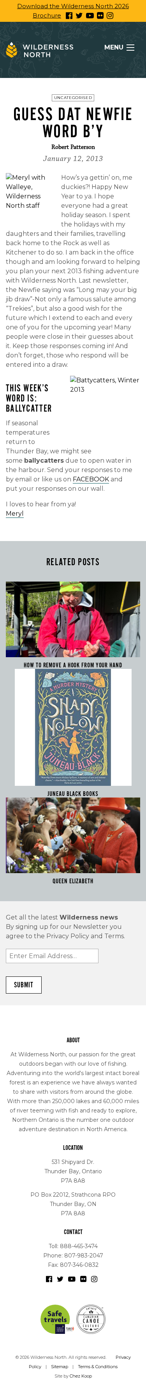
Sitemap (59, 1366)
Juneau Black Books (72, 794)
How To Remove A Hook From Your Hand (73, 665)
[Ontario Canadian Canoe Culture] (91, 1318)
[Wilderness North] (39, 50)
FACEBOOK (91, 479)
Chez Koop (81, 1376)
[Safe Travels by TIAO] (57, 1318)
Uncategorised (73, 97)
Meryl (15, 513)
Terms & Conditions (98, 1366)
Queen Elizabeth (73, 881)
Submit (23, 985)
